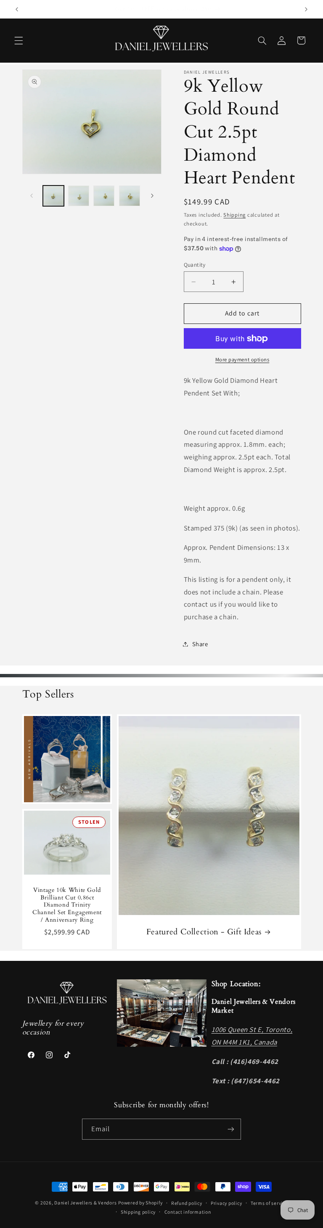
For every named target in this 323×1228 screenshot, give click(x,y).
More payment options (242, 359)
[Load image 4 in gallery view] (129, 196)
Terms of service (269, 1203)
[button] (18, 40)
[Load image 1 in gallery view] (53, 196)
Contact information (187, 1212)
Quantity (195, 264)
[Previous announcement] (17, 9)
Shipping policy (138, 1212)
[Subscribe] (231, 1129)
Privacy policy (226, 1203)
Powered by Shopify (140, 1202)
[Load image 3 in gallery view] (103, 196)
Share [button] (200, 644)
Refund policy (186, 1203)
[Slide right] (152, 196)
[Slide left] (31, 196)
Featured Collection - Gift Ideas (203, 932)
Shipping (234, 214)
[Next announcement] (306, 9)
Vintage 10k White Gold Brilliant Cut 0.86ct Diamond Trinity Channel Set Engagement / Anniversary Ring (67, 905)
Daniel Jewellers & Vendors (85, 1202)
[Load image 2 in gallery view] (78, 196)
